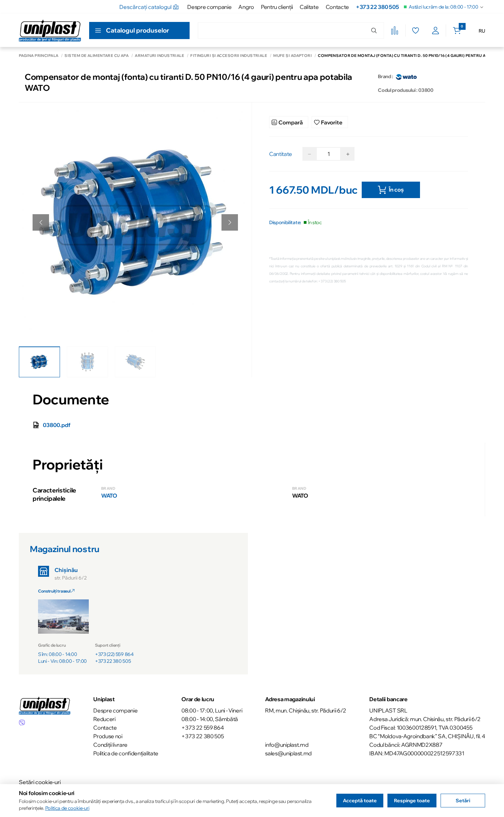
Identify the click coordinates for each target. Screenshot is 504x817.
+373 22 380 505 (377, 6)
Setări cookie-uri (40, 782)
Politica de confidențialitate (125, 753)
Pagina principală (38, 56)
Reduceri (104, 719)
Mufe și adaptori (292, 56)
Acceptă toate (360, 800)
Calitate (309, 6)
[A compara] (394, 30)
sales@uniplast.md (288, 753)
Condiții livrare (110, 744)
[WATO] (406, 76)
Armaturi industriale (159, 56)
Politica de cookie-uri (67, 808)
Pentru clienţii (277, 6)
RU (482, 31)
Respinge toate (412, 800)
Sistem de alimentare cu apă (96, 56)
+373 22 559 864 (202, 727)
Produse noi (107, 736)
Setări (463, 800)
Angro (246, 6)
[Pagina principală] (50, 30)
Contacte (337, 6)
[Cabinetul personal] (435, 30)
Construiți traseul (54, 591)
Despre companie (209, 6)
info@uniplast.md (286, 744)
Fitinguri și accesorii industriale (228, 56)
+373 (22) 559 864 (114, 654)
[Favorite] (415, 30)
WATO (109, 495)
